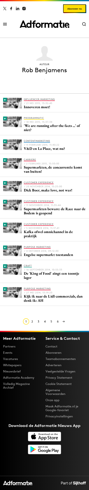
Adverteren (53, 365)
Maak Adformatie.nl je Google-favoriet (62, 408)
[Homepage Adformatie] (44, 24)
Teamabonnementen (61, 359)
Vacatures (10, 359)
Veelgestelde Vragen (60, 371)
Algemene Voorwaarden (55, 392)
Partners (9, 346)
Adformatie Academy (18, 378)
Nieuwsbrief (12, 371)
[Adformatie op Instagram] (24, 8)
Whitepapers (12, 365)
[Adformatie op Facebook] (11, 8)
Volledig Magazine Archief (16, 386)
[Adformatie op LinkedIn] (17, 8)
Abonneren (53, 353)
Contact (51, 346)
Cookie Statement (59, 384)
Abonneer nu (74, 8)
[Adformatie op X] (4, 8)
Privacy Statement (59, 378)
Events (7, 353)
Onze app (52, 400)
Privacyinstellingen (59, 416)
